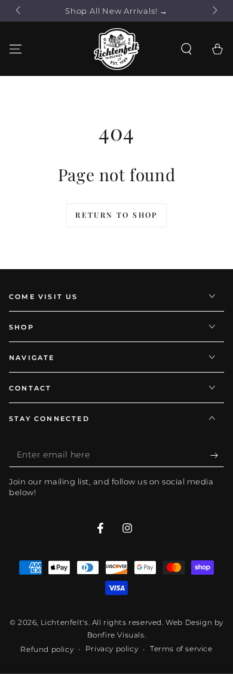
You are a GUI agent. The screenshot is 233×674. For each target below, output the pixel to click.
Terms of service (181, 648)
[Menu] (15, 49)
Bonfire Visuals (116, 634)
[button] (186, 49)
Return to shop (116, 214)
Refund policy (46, 649)
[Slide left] (19, 11)
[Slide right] (214, 11)
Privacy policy (111, 648)
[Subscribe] (217, 455)
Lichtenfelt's (64, 622)
